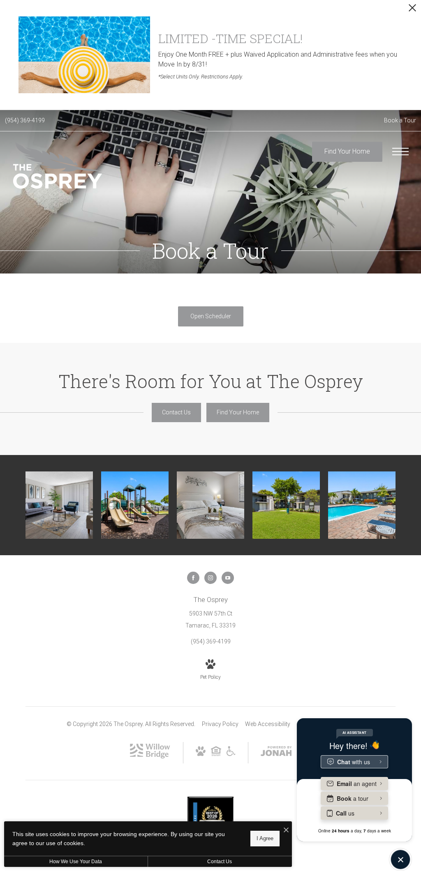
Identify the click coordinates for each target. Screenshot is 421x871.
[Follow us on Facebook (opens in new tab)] (193, 578)
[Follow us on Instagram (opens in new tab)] (210, 578)
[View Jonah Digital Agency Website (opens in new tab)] (276, 752)
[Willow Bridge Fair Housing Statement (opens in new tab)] (216, 754)
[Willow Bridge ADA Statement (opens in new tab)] (231, 754)
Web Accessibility (267, 724)
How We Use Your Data (75, 861)
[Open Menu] (400, 151)
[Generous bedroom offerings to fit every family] (210, 505)
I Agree (265, 838)
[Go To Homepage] (57, 165)
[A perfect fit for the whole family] (135, 505)
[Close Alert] (412, 10)
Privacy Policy (220, 724)
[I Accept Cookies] (286, 831)
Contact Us (219, 861)
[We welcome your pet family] (286, 505)
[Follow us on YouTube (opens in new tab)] (228, 578)
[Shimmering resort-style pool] (362, 505)
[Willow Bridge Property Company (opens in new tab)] (150, 756)
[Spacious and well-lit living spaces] (59, 505)
